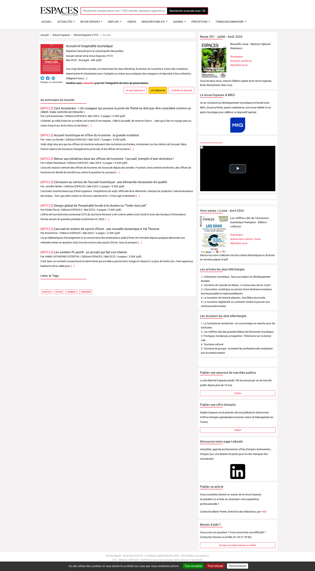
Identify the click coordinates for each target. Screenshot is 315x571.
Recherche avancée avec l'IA (187, 11)
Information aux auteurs (195, 555)
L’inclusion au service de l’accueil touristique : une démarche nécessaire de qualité (103, 182)
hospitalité (85, 292)
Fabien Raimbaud (55, 162)
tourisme (46, 292)
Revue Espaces (61, 35)
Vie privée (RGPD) (133, 555)
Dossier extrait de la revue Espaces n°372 (89, 55)
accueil (58, 292)
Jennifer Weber (53, 186)
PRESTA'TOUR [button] (199, 21)
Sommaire (236, 56)
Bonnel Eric (51, 233)
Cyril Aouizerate (54, 116)
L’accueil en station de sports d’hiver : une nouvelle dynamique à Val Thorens (99, 229)
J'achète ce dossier (181, 90)
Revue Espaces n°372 (86, 35)
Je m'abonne (158, 90)
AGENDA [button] (178, 21)
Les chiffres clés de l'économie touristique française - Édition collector (249, 222)
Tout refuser (215, 566)
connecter (88, 83)
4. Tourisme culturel (212, 344)
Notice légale (113, 555)
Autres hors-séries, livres (245, 239)
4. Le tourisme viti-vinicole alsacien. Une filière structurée (233, 297)
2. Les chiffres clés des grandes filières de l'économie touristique (237, 331)
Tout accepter (193, 566)
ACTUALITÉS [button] (65, 21)
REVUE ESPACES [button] (90, 21)
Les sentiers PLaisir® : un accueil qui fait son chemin (83, 252)
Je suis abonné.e (135, 90)
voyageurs (71, 292)
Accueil (44, 35)
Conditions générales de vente (162, 555)
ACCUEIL (46, 21)
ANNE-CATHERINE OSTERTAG (62, 256)
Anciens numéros (241, 60)
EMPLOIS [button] (113, 21)
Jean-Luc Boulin (54, 139)
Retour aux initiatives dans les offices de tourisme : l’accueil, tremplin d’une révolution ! (107, 159)
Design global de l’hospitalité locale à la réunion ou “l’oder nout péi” (93, 205)
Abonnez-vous (239, 65)
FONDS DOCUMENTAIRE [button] (230, 21)
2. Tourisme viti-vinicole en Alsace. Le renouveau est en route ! (236, 285)
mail (263, 511)
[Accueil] (59, 10)
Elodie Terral (52, 209)
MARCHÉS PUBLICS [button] (153, 21)
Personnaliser (237, 566)
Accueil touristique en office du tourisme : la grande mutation (89, 135)
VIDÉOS (131, 21)
